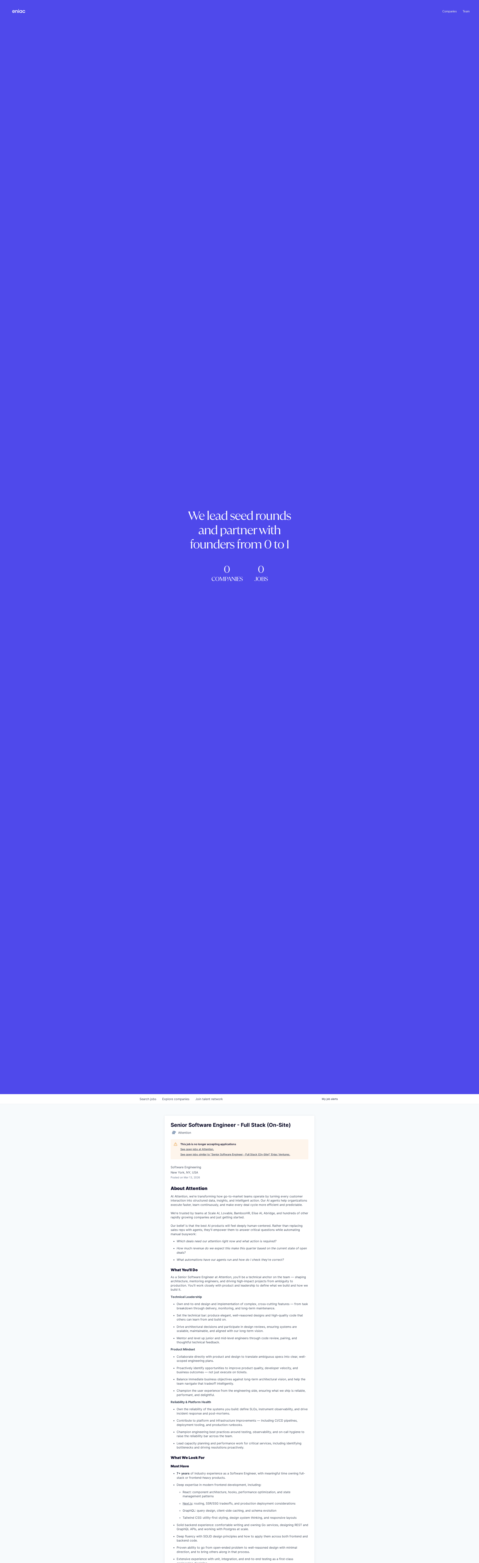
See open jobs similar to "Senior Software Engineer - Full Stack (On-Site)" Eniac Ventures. (235, 1154)
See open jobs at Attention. (197, 1149)
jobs (148, 1099)
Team (466, 11)
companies (175, 1099)
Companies (449, 11)
